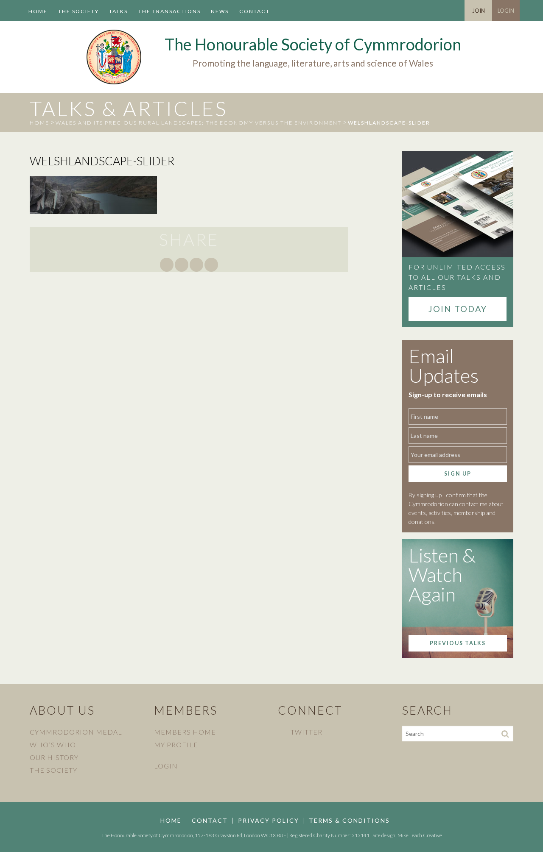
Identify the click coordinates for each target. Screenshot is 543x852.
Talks (118, 11)
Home (38, 11)
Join (478, 10)
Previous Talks (458, 643)
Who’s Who (53, 745)
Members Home (185, 732)
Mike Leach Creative (419, 835)
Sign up (457, 474)
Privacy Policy (268, 821)
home (39, 123)
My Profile (176, 745)
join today (457, 308)
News (220, 11)
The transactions (169, 11)
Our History (54, 757)
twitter (306, 732)
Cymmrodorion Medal (76, 732)
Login (506, 10)
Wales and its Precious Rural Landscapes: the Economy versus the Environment (198, 123)
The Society (78, 11)
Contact (254, 11)
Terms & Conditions (349, 821)
